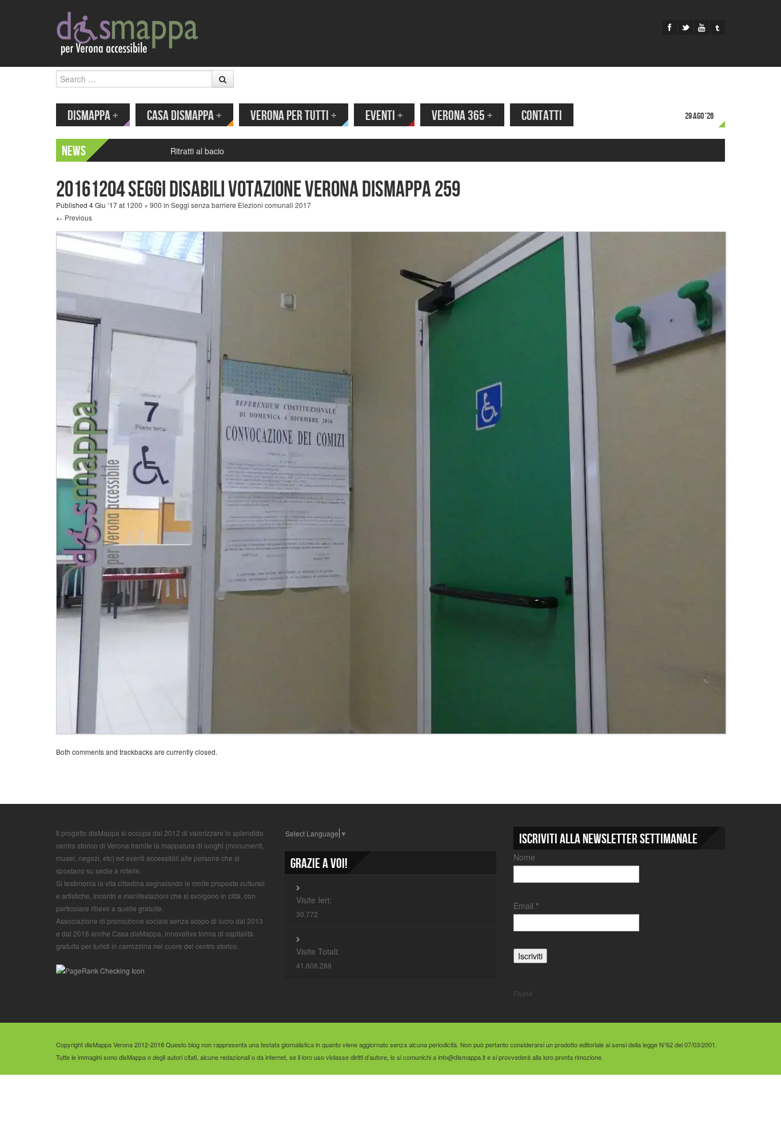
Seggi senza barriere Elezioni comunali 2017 (241, 205)
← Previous (74, 217)
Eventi (384, 115)
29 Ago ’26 (699, 116)
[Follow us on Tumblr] (717, 27)
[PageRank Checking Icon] (100, 970)
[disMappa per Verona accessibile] (127, 32)
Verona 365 (462, 115)
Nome (524, 857)
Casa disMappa (184, 115)
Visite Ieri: (314, 900)
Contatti (541, 115)
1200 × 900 (144, 205)
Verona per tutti (293, 115)
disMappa (92, 115)
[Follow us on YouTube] (701, 27)
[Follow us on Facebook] (669, 27)
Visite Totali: (318, 951)
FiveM (522, 993)
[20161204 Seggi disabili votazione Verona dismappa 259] (391, 481)
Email (526, 905)
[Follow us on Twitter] (685, 27)
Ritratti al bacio (197, 151)
